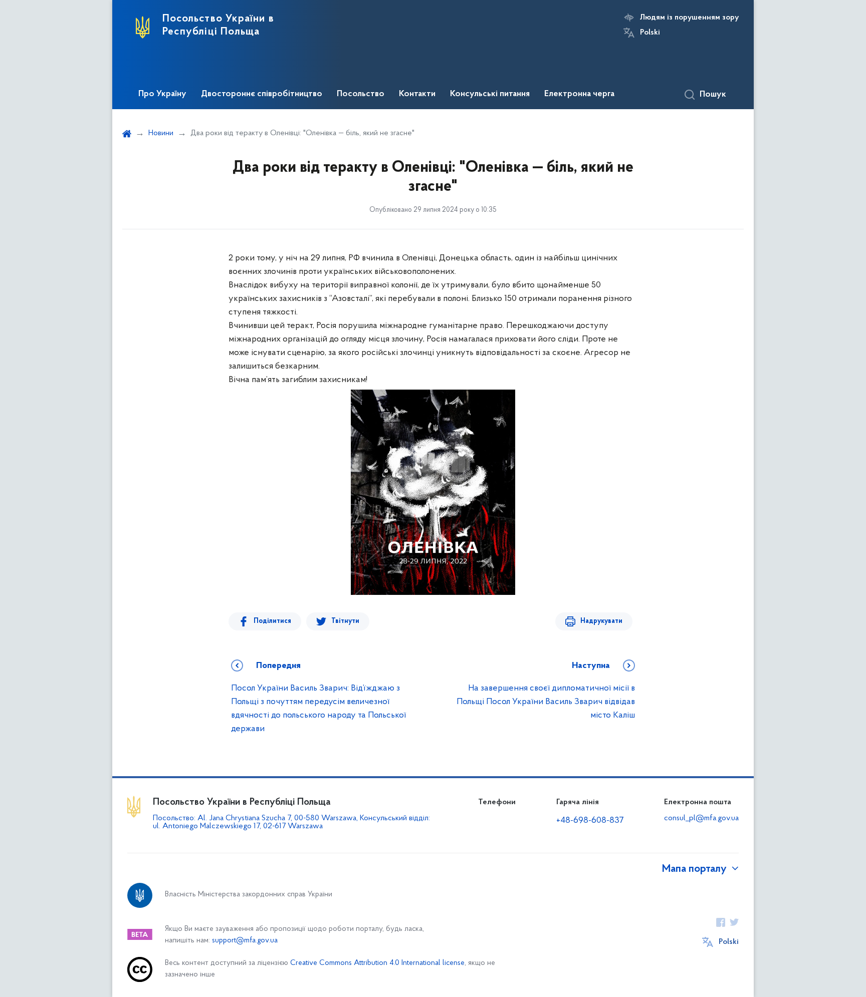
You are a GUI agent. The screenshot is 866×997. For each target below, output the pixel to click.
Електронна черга (579, 94)
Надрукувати (601, 621)
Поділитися (272, 621)
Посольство (360, 94)
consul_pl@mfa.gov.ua (701, 818)
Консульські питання (490, 94)
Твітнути (345, 621)
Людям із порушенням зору (689, 18)
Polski (650, 33)
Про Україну (162, 94)
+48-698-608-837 (590, 820)
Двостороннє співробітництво (261, 94)
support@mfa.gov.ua (245, 940)
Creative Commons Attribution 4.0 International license (377, 963)
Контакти (417, 94)
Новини (160, 133)
